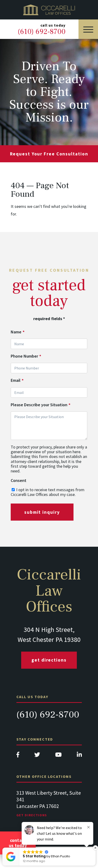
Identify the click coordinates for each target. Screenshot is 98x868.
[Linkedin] (79, 756)
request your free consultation (49, 154)
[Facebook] (17, 756)
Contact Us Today (18, 842)
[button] (95, 847)
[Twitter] (37, 756)
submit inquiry (42, 512)
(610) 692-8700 (47, 715)
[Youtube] (58, 756)
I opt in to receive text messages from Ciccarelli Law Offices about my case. (47, 492)
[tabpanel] (49, 808)
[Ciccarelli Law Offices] (49, 9)
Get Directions (49, 660)
